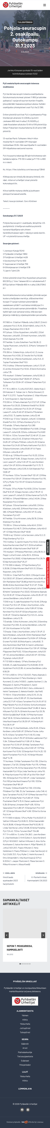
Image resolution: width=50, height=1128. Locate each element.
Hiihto (25, 1019)
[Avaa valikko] (44, 5)
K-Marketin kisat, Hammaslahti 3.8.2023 (37, 877)
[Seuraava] (43, 935)
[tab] (20, 963)
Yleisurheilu (25, 1024)
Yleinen (25, 1015)
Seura (25, 1039)
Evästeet (25, 1060)
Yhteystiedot (25, 1065)
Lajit (25, 1071)
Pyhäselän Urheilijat (25, 981)
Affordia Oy (32, 1122)
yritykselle (16, 1122)
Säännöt (25, 1044)
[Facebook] (22, 1110)
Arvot (25, 1048)
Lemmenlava (25, 1088)
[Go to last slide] (7, 935)
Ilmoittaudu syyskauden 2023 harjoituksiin (10, 878)
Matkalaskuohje (25, 1052)
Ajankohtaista (25, 1010)
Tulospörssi (25, 22)
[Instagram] (28, 1110)
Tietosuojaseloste (25, 1056)
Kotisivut (10, 1122)
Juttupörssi (25, 1028)
